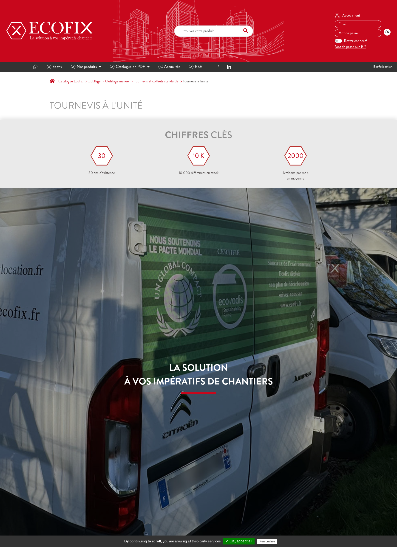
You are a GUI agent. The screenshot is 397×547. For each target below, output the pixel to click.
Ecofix (57, 67)
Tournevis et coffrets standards (156, 81)
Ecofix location (382, 66)
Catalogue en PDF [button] (130, 67)
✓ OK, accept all (239, 541)
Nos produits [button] (87, 67)
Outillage (94, 81)
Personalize (267, 541)
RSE (198, 67)
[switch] (338, 41)
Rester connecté (355, 40)
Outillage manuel (117, 81)
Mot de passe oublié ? (350, 46)
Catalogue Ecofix (70, 81)
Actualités (172, 67)
